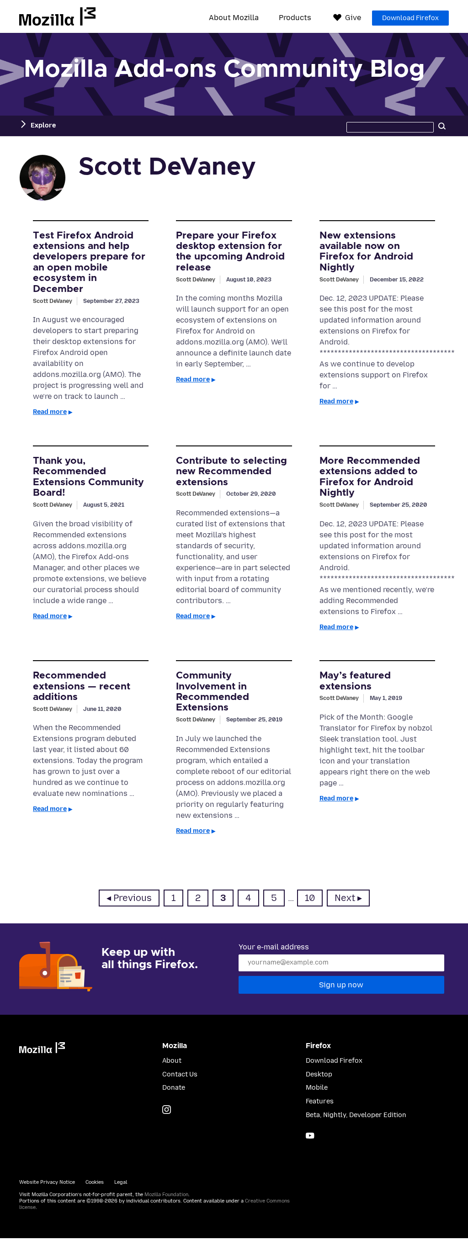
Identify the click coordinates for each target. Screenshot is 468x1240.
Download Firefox (410, 18)
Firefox (318, 1045)
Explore (43, 125)
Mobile (317, 1088)
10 (313, 897)
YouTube (310, 1136)
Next (345, 898)
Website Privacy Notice (47, 1182)
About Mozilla (234, 18)
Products (295, 18)
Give (353, 17)
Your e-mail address (274, 947)
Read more (50, 412)
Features (320, 1101)
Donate (173, 1088)
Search (442, 125)
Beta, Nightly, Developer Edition (356, 1115)
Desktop (319, 1074)
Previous (132, 898)
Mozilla (57, 16)
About (171, 1061)
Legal (120, 1182)
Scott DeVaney (52, 300)
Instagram (166, 1109)
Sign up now (341, 984)
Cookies (94, 1182)
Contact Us (179, 1074)
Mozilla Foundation (166, 1195)
